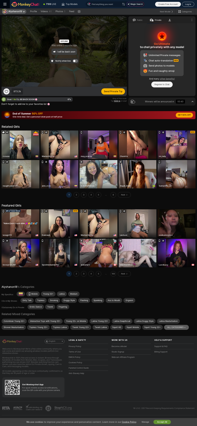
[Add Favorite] (6, 91)
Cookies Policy (75, 363)
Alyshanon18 (9, 286)
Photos (60, 11)
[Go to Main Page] (25, 4)
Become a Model (119, 346)
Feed (71, 11)
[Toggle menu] (5, 4)
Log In (188, 4)
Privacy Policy (75, 346)
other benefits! (167, 79)
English (52, 341)
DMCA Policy (74, 357)
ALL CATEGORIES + (176, 327)
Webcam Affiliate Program (123, 357)
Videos (46, 11)
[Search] (123, 4)
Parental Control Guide (79, 368)
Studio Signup (118, 352)
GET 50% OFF (184, 115)
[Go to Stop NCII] (63, 408)
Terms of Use (75, 352)
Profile (33, 11)
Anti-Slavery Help (76, 373)
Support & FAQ (160, 346)
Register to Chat (162, 84)
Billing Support (160, 352)
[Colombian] (21, 293)
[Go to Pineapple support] (48, 408)
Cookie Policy (129, 422)
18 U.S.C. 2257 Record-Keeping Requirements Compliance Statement (164, 408)
